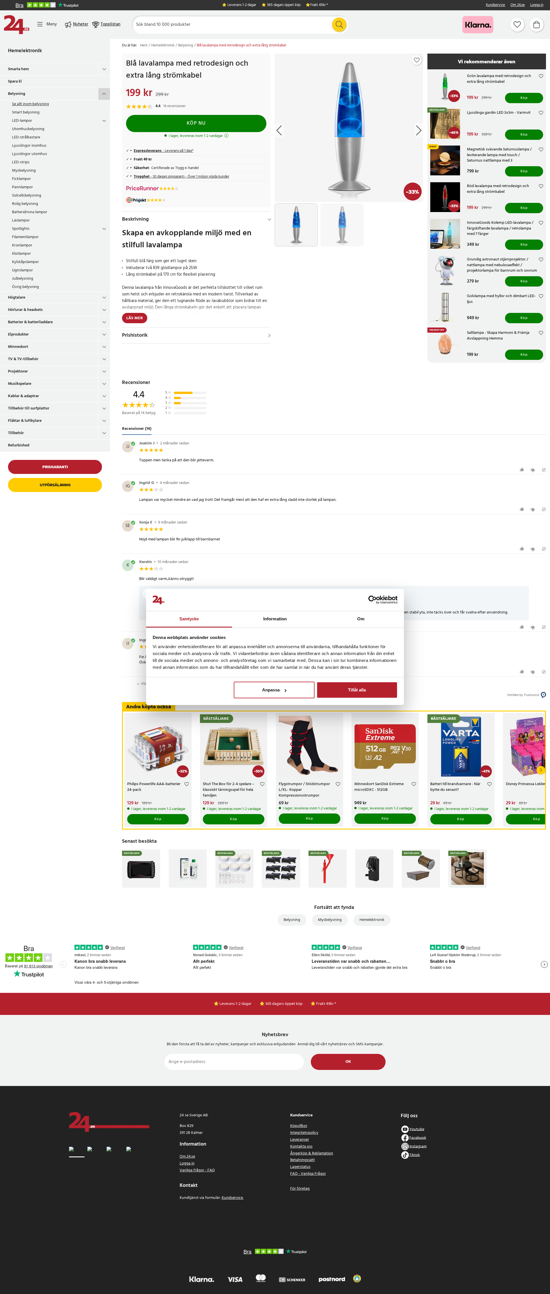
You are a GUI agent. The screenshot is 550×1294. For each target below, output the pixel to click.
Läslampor (21, 220)
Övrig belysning (25, 287)
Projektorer (18, 371)
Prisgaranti (55, 467)
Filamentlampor (25, 237)
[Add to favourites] (417, 60)
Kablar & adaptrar (23, 396)
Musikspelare (19, 384)
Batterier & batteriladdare (30, 322)
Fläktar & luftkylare (25, 420)
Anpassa (271, 689)
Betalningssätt (302, 1160)
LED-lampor (22, 120)
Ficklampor (21, 179)
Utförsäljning (55, 485)
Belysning (16, 94)
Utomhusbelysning (28, 129)
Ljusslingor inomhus (29, 145)
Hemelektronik (25, 51)
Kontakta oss (301, 1146)
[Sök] (339, 24)
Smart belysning (26, 112)
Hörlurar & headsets (25, 310)
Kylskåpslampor (25, 262)
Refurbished (18, 445)
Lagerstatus (300, 1167)
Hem (144, 45)
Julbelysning (22, 278)
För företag (300, 1188)
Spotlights (21, 229)
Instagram (418, 1146)
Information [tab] (275, 618)
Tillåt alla (357, 689)
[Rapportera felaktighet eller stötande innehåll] (544, 469)
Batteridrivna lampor (29, 212)
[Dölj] (269, 219)
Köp (524, 98)
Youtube (416, 1129)
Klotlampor (21, 253)
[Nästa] (541, 770)
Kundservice (495, 5)
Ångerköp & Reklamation (311, 1153)
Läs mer (134, 318)
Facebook (417, 1137)
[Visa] (269, 336)
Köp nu (196, 123)
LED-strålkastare (26, 137)
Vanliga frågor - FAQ (197, 1170)
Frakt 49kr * (319, 5)
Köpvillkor (298, 1126)
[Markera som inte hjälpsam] (533, 469)
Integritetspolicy (304, 1133)
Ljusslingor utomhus (29, 154)
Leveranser (299, 1139)
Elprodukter (18, 334)
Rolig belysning (25, 204)
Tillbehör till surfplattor (28, 408)
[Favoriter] (517, 24)
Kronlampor (22, 245)
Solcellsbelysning (26, 195)
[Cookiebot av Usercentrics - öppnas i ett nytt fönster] (372, 600)
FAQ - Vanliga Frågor (308, 1174)
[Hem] (16, 24)
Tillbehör (16, 433)
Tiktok (414, 1155)
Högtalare (16, 297)
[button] (357, 1278)
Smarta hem (18, 69)
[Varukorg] (536, 24)
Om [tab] (360, 618)
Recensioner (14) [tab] (137, 429)
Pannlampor (22, 187)
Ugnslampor (22, 270)
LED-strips (21, 162)
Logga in (536, 5)
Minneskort (18, 347)
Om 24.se (517, 5)
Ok (348, 1061)
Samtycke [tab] (189, 618)
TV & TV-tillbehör (23, 359)
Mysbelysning (24, 170)
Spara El (15, 81)
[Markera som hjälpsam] (522, 469)
